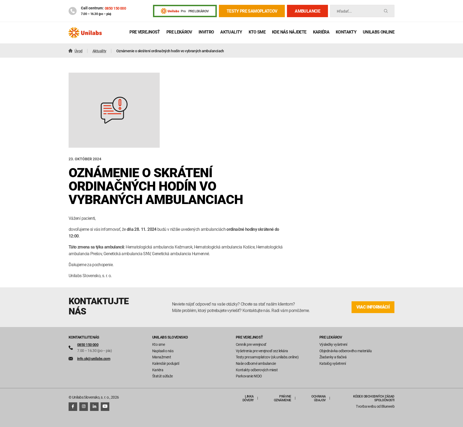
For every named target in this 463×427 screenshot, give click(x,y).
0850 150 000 (115, 8)
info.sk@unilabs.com (93, 358)
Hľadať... (344, 11)
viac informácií (373, 307)
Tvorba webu (366, 406)
